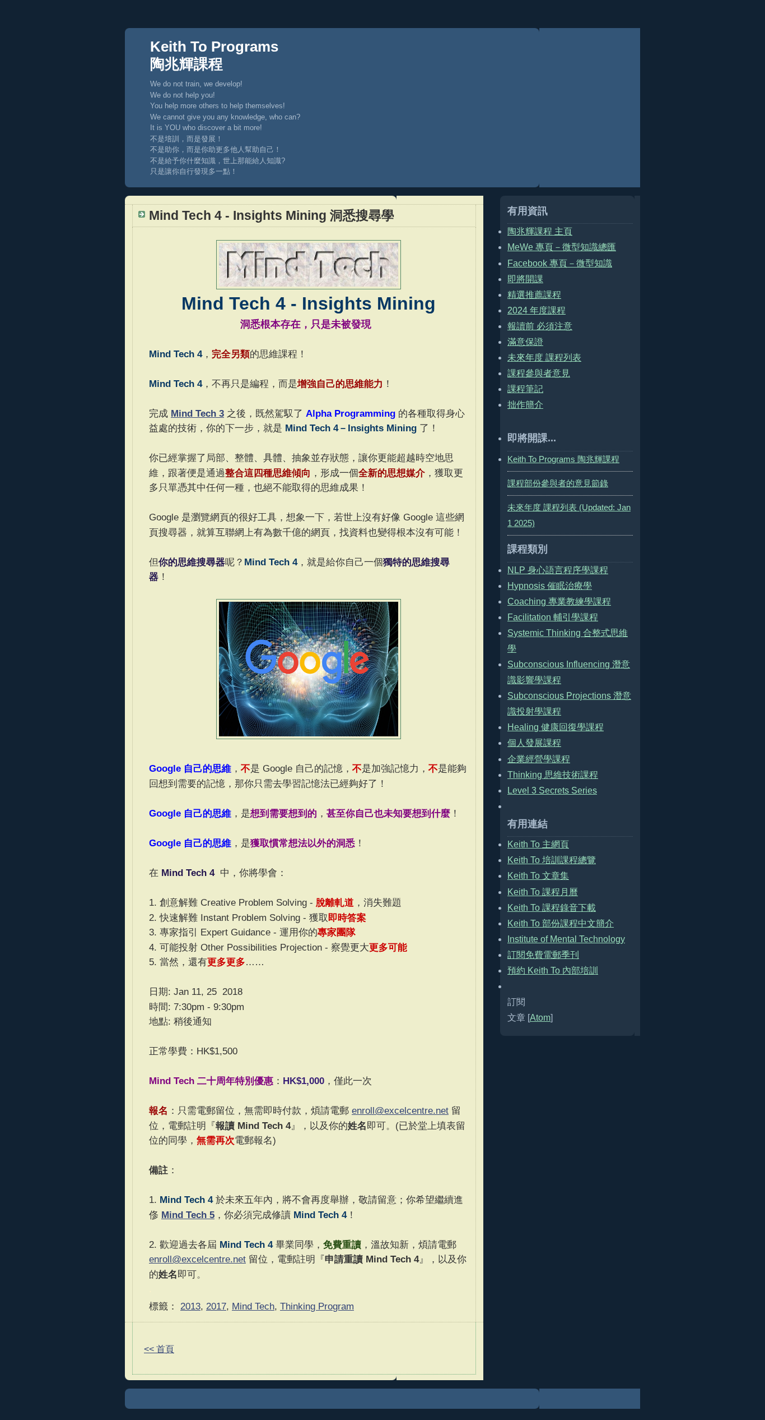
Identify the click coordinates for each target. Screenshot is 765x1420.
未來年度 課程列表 (544, 357)
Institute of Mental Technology (566, 939)
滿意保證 (525, 342)
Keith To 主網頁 (538, 844)
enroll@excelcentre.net (400, 1110)
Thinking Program (317, 1306)
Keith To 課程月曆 (542, 892)
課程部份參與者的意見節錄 (557, 483)
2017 (216, 1306)
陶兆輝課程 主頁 (539, 231)
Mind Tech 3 (197, 413)
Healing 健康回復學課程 (555, 727)
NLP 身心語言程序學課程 (557, 570)
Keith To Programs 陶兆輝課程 (214, 55)
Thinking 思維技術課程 (552, 775)
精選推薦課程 (534, 294)
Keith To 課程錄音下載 (551, 907)
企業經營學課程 (538, 759)
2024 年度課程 (536, 310)
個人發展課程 (534, 743)
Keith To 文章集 (538, 875)
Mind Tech (253, 1306)
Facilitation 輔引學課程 (552, 617)
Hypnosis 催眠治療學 (549, 586)
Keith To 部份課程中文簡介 (560, 923)
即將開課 (525, 279)
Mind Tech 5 (187, 1214)
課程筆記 (525, 389)
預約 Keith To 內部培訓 (552, 970)
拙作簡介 (525, 404)
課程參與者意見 (538, 373)
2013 (190, 1306)
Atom (540, 1017)
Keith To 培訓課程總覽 (551, 860)
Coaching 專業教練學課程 (559, 601)
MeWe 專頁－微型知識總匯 (561, 247)
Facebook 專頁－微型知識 (559, 263)
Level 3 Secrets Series (552, 790)
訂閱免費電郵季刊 (543, 955)
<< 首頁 (159, 1349)
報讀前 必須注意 (539, 326)
